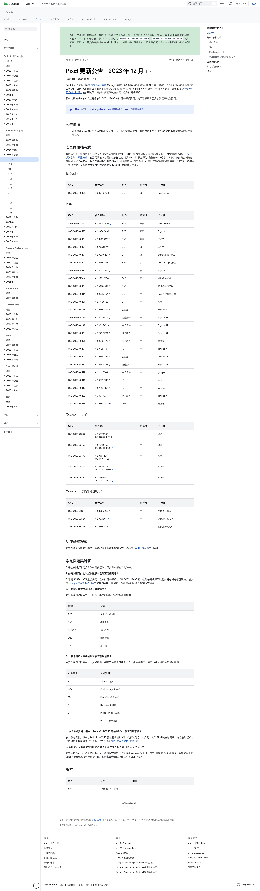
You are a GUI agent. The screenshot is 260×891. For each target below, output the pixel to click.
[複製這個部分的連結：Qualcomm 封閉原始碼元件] (106, 491)
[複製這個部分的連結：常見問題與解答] (94, 561)
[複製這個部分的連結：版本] (76, 770)
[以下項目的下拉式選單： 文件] (34, 3)
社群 (62, 884)
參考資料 (129, 19)
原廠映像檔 (49, 862)
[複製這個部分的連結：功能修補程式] (90, 542)
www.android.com (197, 853)
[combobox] (202, 3)
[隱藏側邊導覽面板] (36, 886)
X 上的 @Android (124, 843)
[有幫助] (187, 60)
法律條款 (71, 884)
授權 (80, 884)
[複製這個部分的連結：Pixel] (75, 204)
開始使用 (23, 19)
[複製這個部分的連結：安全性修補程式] (94, 147)
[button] (18, 48)
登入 (254, 3)
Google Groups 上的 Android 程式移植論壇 (136, 872)
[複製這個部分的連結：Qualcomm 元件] (91, 415)
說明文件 (8, 12)
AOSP (68, 60)
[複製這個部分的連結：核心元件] (81, 174)
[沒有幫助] (192, 60)
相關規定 (48, 848)
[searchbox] (20, 29)
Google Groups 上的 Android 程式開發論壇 (136, 867)
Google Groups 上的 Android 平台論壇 (134, 862)
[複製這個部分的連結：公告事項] (83, 125)
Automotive (110, 19)
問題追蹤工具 (194, 867)
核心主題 (54, 19)
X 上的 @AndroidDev (126, 848)
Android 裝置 (89, 19)
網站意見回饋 (101, 884)
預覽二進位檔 (50, 857)
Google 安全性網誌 (125, 857)
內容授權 (97, 820)
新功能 (7, 19)
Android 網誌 (122, 853)
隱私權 (89, 884)
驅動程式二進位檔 (52, 867)
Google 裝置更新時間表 (81, 583)
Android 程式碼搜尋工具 (54, 3)
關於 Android (50, 884)
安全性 (39, 19)
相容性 (70, 19)
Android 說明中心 (196, 843)
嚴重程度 (82, 157)
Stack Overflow (195, 862)
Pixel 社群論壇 (141, 548)
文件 (28, 3)
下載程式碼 (49, 853)
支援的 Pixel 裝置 (97, 85)
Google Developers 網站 (104, 109)
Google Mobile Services (199, 857)
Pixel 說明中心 (194, 848)
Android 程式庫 (51, 843)
